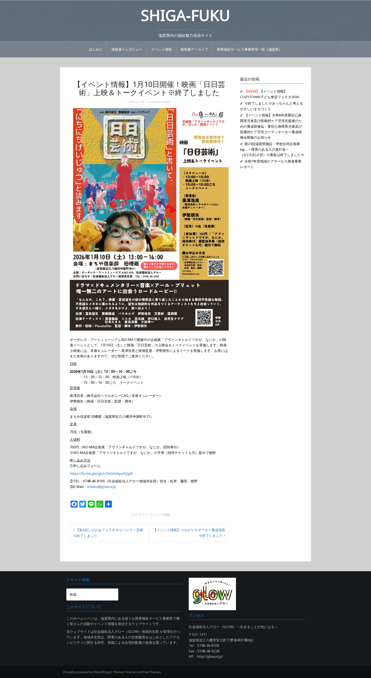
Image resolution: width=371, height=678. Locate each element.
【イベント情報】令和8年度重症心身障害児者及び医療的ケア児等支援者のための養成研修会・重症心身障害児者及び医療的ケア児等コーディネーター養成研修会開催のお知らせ (271, 126)
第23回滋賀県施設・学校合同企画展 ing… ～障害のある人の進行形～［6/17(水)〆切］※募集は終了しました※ (272, 149)
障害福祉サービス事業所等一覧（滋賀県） (249, 49)
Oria (128, 672)
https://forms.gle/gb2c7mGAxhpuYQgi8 (101, 473)
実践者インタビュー (126, 49)
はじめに (96, 49)
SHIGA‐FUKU (185, 15)
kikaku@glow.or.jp (101, 486)
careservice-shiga (159, 102)
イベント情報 (161, 49)
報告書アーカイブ (194, 49)
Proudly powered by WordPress (86, 672)
